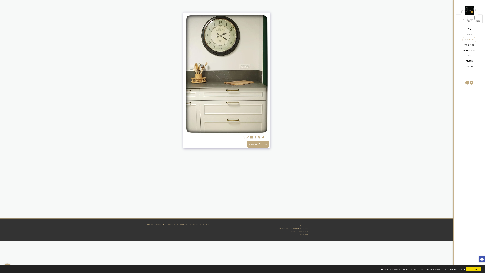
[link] (244, 137)
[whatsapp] (247, 137)
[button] (471, 83)
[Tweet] (263, 137)
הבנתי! (474, 269)
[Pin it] (259, 137)
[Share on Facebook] (266, 137)
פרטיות (293, 231)
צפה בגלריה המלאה (258, 144)
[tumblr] (255, 137)
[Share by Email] (251, 137)
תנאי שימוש (303, 231)
